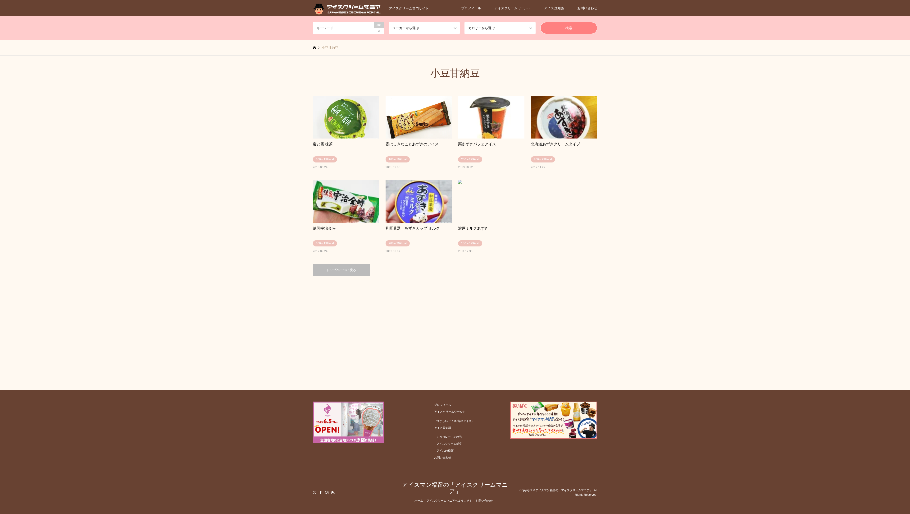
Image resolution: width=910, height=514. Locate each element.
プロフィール (471, 8)
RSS (333, 492)
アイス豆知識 (554, 8)
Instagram (326, 492)
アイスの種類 (445, 450)
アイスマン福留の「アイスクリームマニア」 (455, 488)
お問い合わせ (587, 8)
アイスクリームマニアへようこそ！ (449, 500)
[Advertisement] (455, 321)
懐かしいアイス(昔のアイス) (455, 421)
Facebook (320, 492)
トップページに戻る (341, 270)
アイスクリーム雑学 (449, 443)
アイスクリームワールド (512, 8)
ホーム (418, 500)
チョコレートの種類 (449, 437)
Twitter (314, 492)
